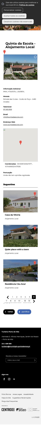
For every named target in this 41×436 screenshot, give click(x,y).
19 (29, 301)
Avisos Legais (17, 394)
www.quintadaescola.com (13, 125)
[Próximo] (34, 301)
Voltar (10, 312)
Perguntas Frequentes (10, 401)
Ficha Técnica (6, 394)
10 (19, 301)
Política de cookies (26, 5)
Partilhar (26, 312)
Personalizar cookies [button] (12, 10)
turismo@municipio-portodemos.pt (16, 346)
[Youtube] (14, 379)
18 (25, 301)
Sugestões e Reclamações (21, 398)
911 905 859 (7, 109)
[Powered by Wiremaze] (35, 417)
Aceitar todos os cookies (14, 16)
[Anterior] (8, 297)
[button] (20, 143)
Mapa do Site (6, 398)
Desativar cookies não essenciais (18, 22)
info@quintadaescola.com (13, 117)
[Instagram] (9, 379)
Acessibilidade (28, 394)
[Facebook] (4, 379)
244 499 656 (6, 344)
